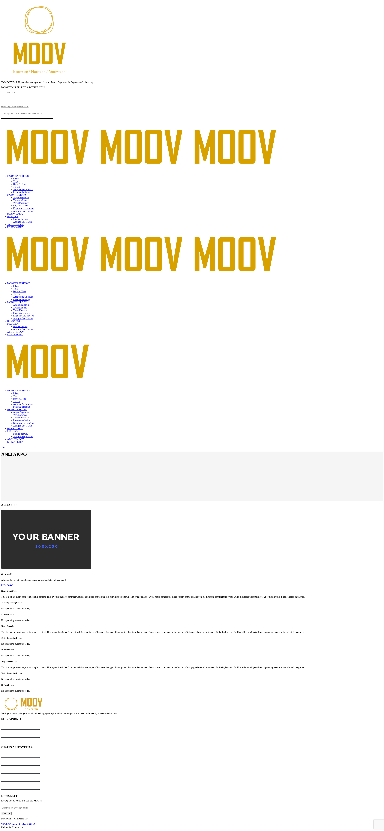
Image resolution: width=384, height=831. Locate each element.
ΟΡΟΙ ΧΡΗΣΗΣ (9, 823)
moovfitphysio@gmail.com (14, 107)
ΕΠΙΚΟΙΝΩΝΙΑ (27, 823)
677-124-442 (7, 585)
